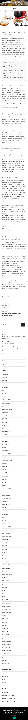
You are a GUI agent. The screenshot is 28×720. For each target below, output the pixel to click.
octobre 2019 (6, 609)
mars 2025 (5, 428)
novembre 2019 (6, 606)
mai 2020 (5, 587)
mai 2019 (4, 625)
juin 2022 (4, 508)
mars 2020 (5, 593)
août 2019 (5, 615)
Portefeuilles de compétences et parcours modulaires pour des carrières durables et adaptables (14, 336)
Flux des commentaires (8, 698)
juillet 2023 (5, 466)
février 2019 (5, 635)
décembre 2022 (6, 489)
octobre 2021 (6, 533)
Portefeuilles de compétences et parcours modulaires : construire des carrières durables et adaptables (14, 356)
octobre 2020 (6, 571)
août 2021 (5, 539)
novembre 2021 (6, 530)
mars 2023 (5, 479)
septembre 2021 (6, 536)
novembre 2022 (6, 492)
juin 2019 (4, 622)
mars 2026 (5, 390)
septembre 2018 (7, 650)
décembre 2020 (6, 565)
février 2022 (5, 520)
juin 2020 (5, 584)
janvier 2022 (5, 523)
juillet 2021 (5, 542)
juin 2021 (4, 546)
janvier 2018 (5, 663)
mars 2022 (5, 517)
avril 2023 (5, 476)
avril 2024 (5, 438)
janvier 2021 (5, 561)
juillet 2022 (5, 504)
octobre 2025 (6, 406)
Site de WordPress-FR (8, 701)
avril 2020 (5, 590)
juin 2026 (5, 381)
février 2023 (5, 482)
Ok (14, 717)
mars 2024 (5, 441)
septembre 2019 (7, 612)
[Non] (26, 713)
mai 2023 (5, 473)
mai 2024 (5, 435)
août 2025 (5, 412)
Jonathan (19, 30)
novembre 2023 (6, 454)
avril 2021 (5, 552)
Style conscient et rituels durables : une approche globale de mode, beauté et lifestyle (13, 348)
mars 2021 (5, 555)
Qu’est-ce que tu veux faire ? (11, 65)
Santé (4, 682)
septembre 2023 (7, 460)
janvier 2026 (5, 396)
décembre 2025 (6, 400)
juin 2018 (4, 657)
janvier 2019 (5, 638)
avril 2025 (5, 425)
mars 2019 (5, 631)
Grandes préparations (9, 72)
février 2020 (5, 596)
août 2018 (5, 654)
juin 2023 (5, 469)
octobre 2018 (6, 647)
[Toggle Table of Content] (22, 63)
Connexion (5, 692)
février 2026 (5, 393)
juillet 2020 (5, 581)
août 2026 (5, 374)
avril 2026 (5, 387)
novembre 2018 (6, 644)
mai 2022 (4, 511)
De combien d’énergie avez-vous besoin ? (14, 67)
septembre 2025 (7, 409)
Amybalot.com (11, 2)
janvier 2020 (5, 600)
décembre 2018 (6, 641)
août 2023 (5, 463)
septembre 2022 (7, 498)
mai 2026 (5, 384)
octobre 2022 (6, 495)
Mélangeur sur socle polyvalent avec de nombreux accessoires (13, 78)
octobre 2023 (6, 457)
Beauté (4, 673)
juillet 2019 (5, 619)
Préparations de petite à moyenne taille (13, 70)
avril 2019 (5, 628)
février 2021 (5, 558)
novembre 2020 (6, 568)
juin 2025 (5, 419)
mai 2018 (4, 660)
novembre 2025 (6, 403)
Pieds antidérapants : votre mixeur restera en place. (12, 74)
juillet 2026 (5, 377)
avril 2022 (5, 514)
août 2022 (5, 501)
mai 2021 (4, 549)
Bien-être (5, 676)
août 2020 (5, 577)
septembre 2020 (7, 574)
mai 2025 (5, 422)
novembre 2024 (6, 431)
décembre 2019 (6, 603)
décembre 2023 (6, 450)
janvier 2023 (5, 485)
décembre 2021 (6, 527)
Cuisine (7, 296)
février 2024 (5, 444)
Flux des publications (8, 695)
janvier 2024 (5, 447)
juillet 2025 (5, 415)
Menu (14, 8)
